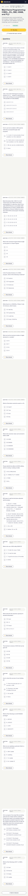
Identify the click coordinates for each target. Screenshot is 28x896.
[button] (14, 67)
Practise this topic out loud (14, 33)
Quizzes (7, 6)
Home (3, 6)
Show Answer (9, 83)
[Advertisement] (14, 176)
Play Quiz (15, 30)
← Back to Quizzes (14, 892)
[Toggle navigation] (25, 2)
